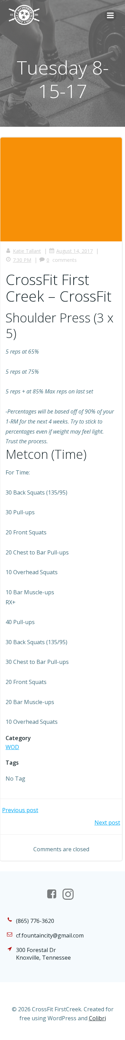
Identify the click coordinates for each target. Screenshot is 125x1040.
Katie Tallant (27, 251)
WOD (12, 747)
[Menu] (110, 15)
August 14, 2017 (74, 251)
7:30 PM (22, 260)
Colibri (97, 1018)
